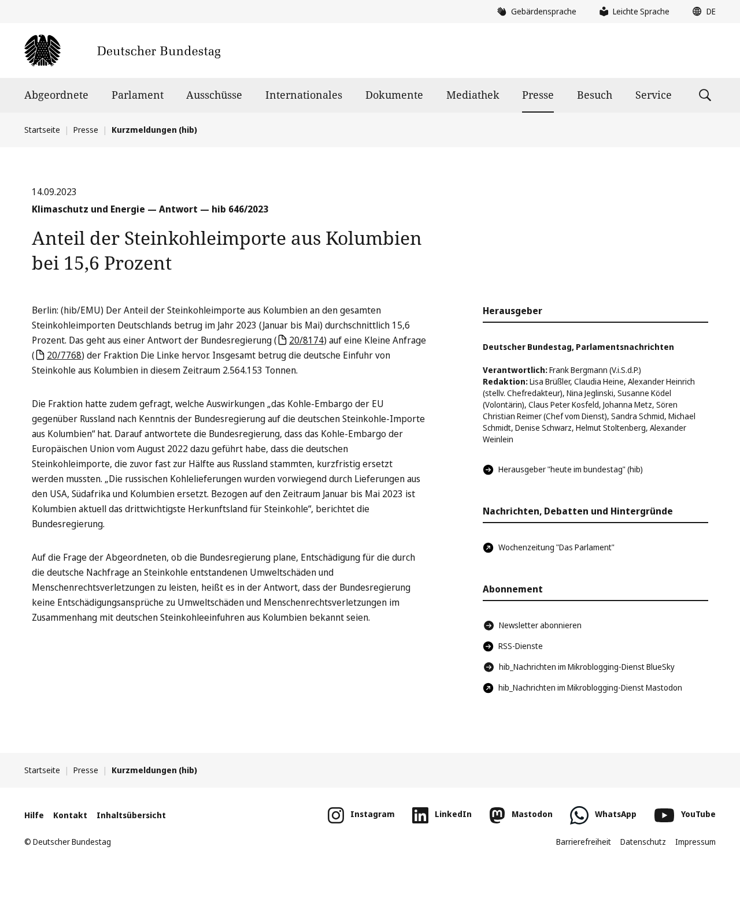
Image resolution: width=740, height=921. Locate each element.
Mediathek (473, 95)
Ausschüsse (214, 95)
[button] (701, 11)
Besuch (594, 95)
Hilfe (34, 815)
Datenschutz (643, 841)
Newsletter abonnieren (540, 625)
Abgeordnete (56, 95)
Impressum (695, 841)
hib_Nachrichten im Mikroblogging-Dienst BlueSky (587, 666)
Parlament (138, 95)
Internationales (303, 95)
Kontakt (70, 815)
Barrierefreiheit (583, 841)
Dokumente (394, 95)
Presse (538, 95)
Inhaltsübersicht (131, 815)
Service (653, 95)
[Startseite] (122, 50)
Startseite (42, 129)
